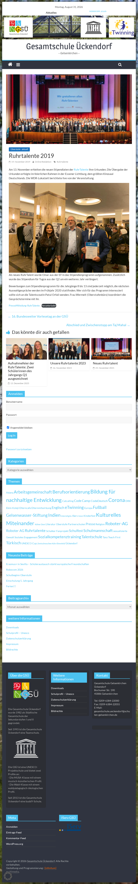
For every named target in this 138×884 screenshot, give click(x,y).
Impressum (12, 643)
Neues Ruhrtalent (105, 363)
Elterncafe (25, 507)
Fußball (100, 507)
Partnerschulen (76, 524)
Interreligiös (66, 516)
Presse (90, 524)
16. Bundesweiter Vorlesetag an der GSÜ (38, 316)
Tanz (105, 537)
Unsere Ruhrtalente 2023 (68, 363)
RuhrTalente (81, 169)
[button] (8, 876)
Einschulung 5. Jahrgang (19, 580)
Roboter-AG (116, 523)
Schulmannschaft (98, 530)
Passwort (11, 414)
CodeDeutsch (99, 500)
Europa (88, 507)
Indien (54, 515)
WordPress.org (14, 843)
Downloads (12, 627)
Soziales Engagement (26, 537)
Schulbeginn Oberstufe (98, 12)
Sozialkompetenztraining (59, 536)
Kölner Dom (40, 524)
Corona (116, 500)
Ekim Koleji (12, 507)
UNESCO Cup (29, 543)
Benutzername (14, 401)
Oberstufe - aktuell (19, 149)
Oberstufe (61, 524)
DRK (128, 500)
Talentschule (92, 537)
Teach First (114, 537)
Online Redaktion (43, 161)
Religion (100, 524)
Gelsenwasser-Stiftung (27, 515)
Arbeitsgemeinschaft (33, 492)
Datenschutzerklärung (18, 638)
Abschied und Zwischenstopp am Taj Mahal (98, 325)
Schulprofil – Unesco (17, 632)
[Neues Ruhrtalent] (111, 340)
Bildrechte (12, 649)
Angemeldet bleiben (21, 427)
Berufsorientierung (71, 491)
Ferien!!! (11, 586)
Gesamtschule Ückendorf (69, 46)
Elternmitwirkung (41, 507)
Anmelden (12, 826)
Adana (9, 492)
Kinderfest (89, 515)
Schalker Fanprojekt (57, 530)
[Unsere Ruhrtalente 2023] (69, 340)
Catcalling (67, 500)
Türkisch (13, 543)
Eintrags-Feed (14, 832)
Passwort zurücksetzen (19, 449)
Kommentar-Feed (16, 838)
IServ (75, 515)
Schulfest (76, 531)
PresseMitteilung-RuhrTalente (24, 305)
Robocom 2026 (14, 569)
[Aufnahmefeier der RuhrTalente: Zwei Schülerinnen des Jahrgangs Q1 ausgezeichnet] (26, 340)
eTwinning (74, 507)
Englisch (58, 507)
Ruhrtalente (62, 161)
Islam (80, 516)
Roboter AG (15, 531)
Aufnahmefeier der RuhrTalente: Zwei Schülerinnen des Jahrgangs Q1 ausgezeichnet (21, 370)
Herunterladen (48, 305)
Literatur (51, 524)
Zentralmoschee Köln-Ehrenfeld (51, 543)
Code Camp (82, 501)
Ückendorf (71, 543)
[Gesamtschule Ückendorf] (69, 28)
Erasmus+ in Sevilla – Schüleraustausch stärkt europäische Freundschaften (47, 564)
